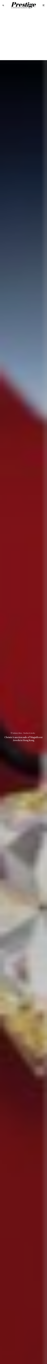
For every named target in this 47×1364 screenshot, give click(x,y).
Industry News (17, 733)
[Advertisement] (23, 35)
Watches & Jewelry (29, 733)
